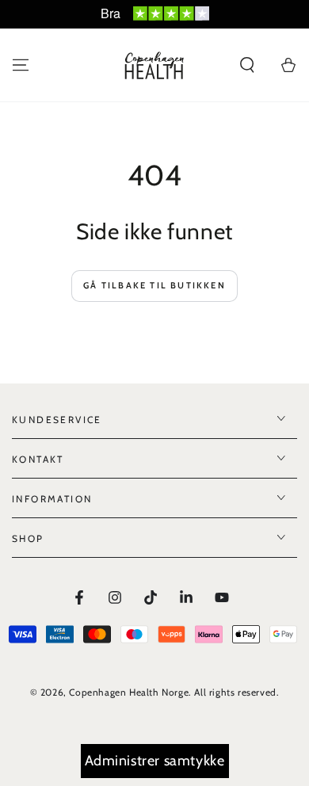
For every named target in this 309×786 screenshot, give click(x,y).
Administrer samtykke (155, 760)
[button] (247, 65)
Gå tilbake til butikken (154, 285)
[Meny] (20, 65)
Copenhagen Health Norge (129, 692)
